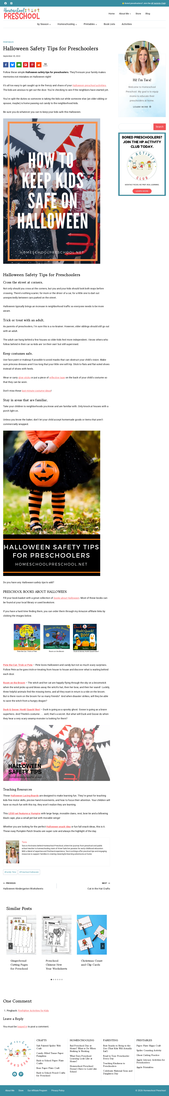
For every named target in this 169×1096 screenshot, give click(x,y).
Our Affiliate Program (37, 1090)
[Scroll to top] (162, 1085)
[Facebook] (5, 3)
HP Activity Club (158, 3)
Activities (127, 24)
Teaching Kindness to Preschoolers (114, 1065)
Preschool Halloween (29, 872)
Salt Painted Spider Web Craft (48, 1047)
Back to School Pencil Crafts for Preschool (50, 1074)
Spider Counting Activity (149, 1050)
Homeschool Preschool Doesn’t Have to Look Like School (83, 1069)
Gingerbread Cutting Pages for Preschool (19, 965)
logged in (22, 1026)
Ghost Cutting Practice (148, 1055)
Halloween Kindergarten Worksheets (23, 886)
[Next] (102, 946)
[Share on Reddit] (38, 64)
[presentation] (21, 935)
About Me (9, 1090)
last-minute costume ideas (36, 390)
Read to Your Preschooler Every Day (116, 1057)
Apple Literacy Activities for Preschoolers (151, 1061)
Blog (147, 13)
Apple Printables (145, 1067)
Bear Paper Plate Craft (47, 1068)
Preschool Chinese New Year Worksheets (56, 965)
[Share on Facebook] (5, 64)
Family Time (10, 872)
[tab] (51, 979)
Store (138, 13)
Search (159, 126)
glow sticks (24, 377)
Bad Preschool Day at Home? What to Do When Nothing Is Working (83, 1048)
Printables (8, 42)
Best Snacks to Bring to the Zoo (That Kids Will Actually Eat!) (117, 1048)
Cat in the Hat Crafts (99, 886)
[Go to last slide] (10, 946)
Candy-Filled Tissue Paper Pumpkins (50, 1054)
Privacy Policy (57, 1090)
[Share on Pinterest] (32, 64)
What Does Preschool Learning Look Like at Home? (81, 1059)
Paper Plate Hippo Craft (149, 1045)
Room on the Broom (14, 682)
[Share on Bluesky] (12, 64)
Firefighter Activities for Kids (33, 1010)
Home (112, 13)
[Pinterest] (11, 3)
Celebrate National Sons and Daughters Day (117, 1072)
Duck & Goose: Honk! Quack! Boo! (21, 709)
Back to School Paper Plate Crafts (50, 1062)
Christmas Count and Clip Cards (91, 963)
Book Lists (109, 24)
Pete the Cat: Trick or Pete (18, 665)
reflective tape (57, 377)
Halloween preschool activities (89, 85)
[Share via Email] (19, 64)
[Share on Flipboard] (25, 64)
